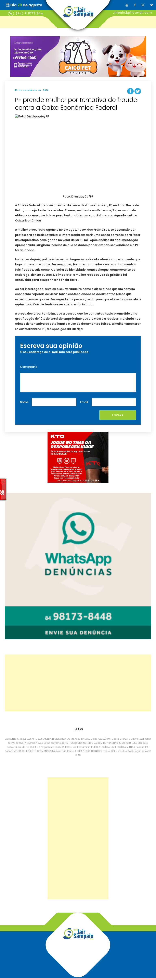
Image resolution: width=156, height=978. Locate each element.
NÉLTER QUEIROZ (31, 747)
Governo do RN (59, 743)
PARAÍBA (59, 747)
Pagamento (47, 747)
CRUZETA (21, 743)
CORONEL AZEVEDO (140, 738)
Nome (25, 402)
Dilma (47, 743)
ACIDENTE (10, 738)
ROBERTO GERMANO (37, 751)
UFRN (114, 751)
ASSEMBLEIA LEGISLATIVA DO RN (56, 738)
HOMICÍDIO (75, 743)
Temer (106, 751)
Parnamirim (83, 747)
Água (138, 751)
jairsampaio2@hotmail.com (128, 13)
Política (140, 747)
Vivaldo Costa (126, 751)
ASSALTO (32, 738)
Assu (77, 738)
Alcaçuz (21, 738)
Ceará (115, 738)
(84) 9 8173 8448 (31, 13)
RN (23, 751)
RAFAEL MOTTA (13, 751)
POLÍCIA (95, 747)
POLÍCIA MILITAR (126, 747)
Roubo (70, 751)
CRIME (11, 743)
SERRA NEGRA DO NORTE (89, 751)
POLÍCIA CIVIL (108, 747)
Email (84, 402)
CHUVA (124, 738)
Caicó (94, 738)
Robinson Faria (57, 751)
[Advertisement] (78, 683)
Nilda (18, 747)
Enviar (117, 415)
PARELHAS (70, 747)
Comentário (28, 367)
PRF (147, 747)
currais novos (35, 743)
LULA (134, 743)
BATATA (85, 738)
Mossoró (143, 743)
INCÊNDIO (87, 743)
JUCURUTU (125, 743)
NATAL (10, 747)
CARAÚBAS (104, 738)
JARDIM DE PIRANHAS (106, 743)
